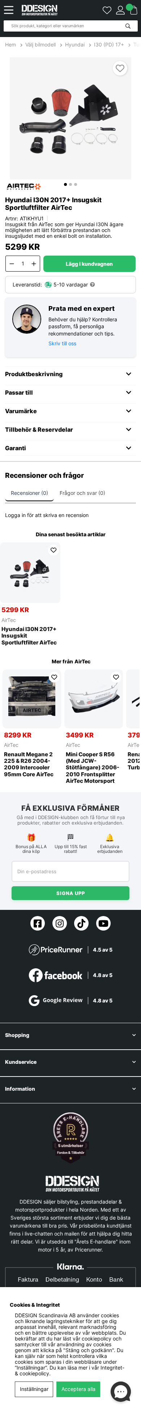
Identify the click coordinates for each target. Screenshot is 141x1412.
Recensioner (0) (29, 493)
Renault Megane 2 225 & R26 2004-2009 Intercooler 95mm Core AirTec (29, 764)
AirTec (8, 620)
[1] (70, 118)
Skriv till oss (62, 343)
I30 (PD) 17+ (109, 45)
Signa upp (70, 893)
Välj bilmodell (40, 45)
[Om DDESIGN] (70, 1137)
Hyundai (75, 45)
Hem (11, 45)
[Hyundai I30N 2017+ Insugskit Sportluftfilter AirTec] (30, 572)
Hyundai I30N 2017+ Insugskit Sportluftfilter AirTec (29, 636)
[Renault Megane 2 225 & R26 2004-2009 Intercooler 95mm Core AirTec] (32, 699)
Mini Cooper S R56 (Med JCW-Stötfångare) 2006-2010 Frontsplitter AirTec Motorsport (92, 767)
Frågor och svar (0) (82, 493)
